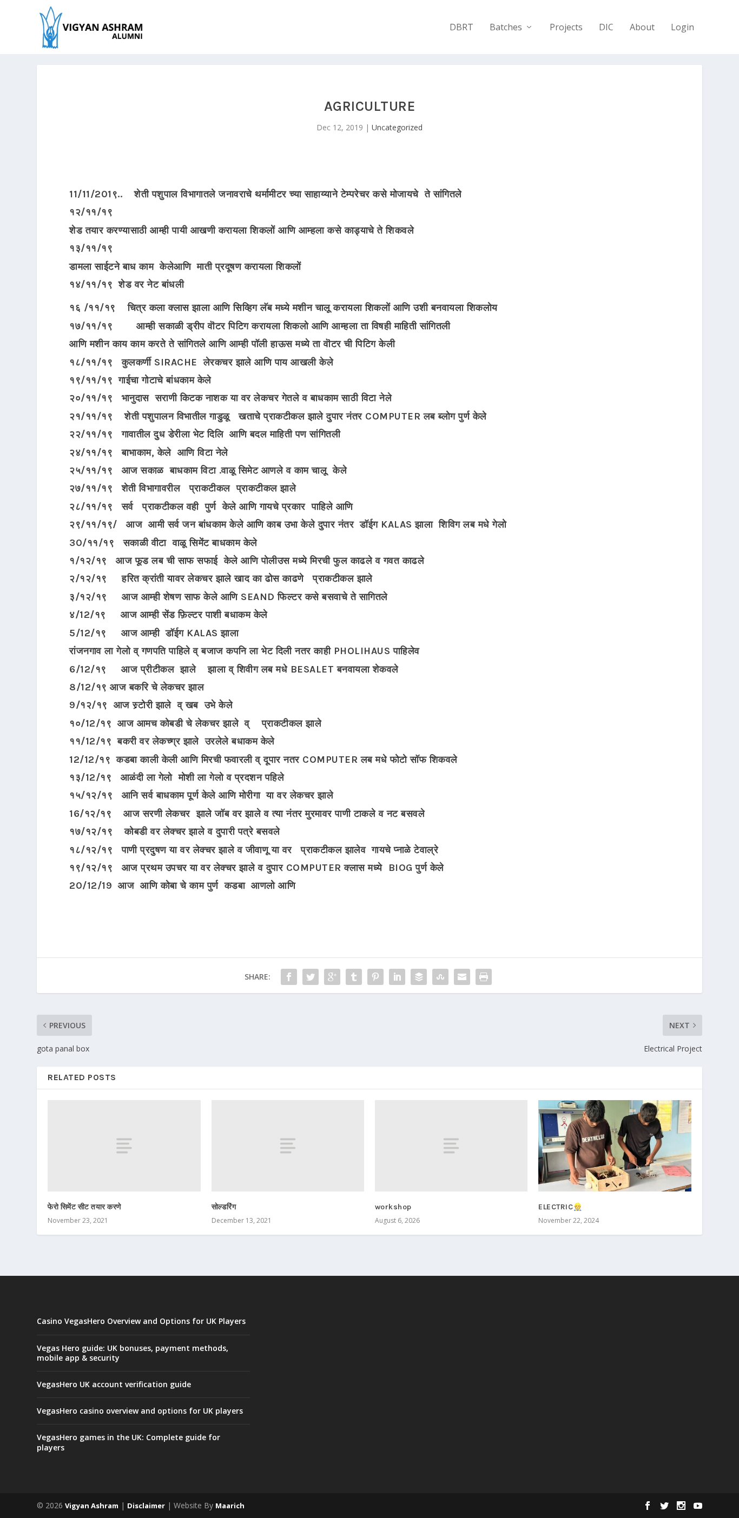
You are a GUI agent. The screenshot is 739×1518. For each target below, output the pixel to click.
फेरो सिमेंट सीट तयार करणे (85, 1206)
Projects (566, 28)
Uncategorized (397, 127)
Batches (506, 28)
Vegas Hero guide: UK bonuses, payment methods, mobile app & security (132, 1353)
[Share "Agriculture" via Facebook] (289, 977)
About (642, 28)
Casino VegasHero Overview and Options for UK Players (141, 1321)
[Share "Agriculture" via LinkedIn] (397, 977)
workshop (393, 1206)
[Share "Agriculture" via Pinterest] (375, 977)
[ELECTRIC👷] (614, 1145)
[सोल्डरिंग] (288, 1145)
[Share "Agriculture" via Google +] (332, 977)
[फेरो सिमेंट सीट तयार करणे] (124, 1145)
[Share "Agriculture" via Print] (483, 977)
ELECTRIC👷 (560, 1206)
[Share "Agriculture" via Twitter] (310, 977)
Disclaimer (146, 1505)
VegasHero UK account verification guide (114, 1384)
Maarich (230, 1505)
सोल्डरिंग (224, 1206)
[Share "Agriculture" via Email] (462, 977)
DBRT (461, 28)
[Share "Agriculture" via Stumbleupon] (440, 977)
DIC (606, 28)
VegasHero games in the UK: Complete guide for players (128, 1442)
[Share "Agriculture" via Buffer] (419, 977)
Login (682, 28)
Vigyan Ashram (91, 1505)
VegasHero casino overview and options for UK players (140, 1411)
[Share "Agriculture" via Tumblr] (354, 977)
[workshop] (451, 1145)
